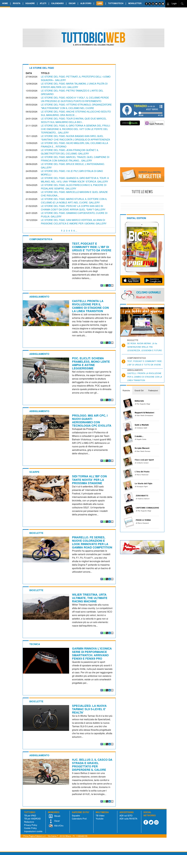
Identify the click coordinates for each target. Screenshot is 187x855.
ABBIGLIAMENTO (39, 296)
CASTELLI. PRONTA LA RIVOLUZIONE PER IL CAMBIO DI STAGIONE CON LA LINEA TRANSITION (90, 306)
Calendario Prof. (79, 818)
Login (174, 3)
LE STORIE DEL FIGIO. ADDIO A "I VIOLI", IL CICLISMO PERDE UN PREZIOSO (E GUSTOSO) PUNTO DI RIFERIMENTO (75, 99)
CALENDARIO (57, 3)
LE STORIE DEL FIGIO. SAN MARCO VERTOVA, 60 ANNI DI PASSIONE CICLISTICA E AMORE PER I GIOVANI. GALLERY (74, 221)
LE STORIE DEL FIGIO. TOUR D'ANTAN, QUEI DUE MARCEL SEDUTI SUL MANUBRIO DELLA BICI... (74, 120)
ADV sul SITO (126, 815)
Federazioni (153, 390)
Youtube (99, 818)
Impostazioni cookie (33, 831)
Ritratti (57, 815)
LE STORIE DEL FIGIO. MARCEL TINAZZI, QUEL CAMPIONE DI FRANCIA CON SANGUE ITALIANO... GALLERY (75, 158)
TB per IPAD (30, 815)
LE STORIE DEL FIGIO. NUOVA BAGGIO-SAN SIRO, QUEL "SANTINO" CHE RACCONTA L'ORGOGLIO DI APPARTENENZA (75, 137)
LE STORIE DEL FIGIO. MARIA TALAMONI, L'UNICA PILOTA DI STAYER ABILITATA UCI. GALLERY (74, 85)
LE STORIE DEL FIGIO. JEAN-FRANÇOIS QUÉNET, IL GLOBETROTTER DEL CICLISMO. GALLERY (70, 151)
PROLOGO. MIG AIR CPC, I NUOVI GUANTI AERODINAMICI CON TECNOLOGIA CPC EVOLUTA (91, 420)
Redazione (29, 821)
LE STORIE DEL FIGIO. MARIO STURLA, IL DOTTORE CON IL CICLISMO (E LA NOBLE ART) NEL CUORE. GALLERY (74, 200)
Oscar (57, 820)
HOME (5, 3)
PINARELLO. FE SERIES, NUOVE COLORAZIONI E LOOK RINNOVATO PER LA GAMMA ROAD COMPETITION (92, 542)
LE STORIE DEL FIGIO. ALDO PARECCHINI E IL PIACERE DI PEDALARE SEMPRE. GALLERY (73, 186)
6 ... (75, 230)
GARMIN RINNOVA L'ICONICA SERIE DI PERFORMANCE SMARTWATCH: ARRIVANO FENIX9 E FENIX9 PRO (92, 653)
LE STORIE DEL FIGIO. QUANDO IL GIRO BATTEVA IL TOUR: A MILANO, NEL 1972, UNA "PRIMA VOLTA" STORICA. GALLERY (75, 179)
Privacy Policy (30, 824)
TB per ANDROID (32, 818)
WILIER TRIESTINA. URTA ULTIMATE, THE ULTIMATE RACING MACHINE (89, 597)
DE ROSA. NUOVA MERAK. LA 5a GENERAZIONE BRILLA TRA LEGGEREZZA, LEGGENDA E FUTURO (144, 347)
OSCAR (72, 3)
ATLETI (43, 3)
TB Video (100, 815)
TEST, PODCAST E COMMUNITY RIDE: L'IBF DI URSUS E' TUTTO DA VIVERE (91, 246)
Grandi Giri (139, 390)
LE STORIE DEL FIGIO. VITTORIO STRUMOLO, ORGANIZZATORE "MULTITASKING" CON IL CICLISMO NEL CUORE (76, 106)
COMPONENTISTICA (40, 239)
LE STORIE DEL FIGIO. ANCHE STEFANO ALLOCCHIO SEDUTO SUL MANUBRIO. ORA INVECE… (76, 113)
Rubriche (126, 390)
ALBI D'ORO (85, 3)
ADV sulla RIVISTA (128, 818)
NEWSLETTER (134, 3)
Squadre (76, 815)
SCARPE (34, 472)
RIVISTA (16, 3)
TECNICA (34, 644)
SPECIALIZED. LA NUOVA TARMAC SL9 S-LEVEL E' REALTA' (89, 709)
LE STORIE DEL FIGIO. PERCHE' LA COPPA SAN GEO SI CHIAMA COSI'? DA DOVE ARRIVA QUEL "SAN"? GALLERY (73, 207)
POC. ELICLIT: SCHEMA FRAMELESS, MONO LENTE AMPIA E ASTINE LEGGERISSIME (91, 363)
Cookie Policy (30, 828)
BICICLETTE (36, 533)
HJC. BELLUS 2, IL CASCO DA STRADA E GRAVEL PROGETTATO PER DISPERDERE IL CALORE (92, 765)
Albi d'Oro (58, 825)
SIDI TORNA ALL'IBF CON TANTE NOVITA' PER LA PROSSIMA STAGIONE (89, 479)
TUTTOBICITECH (115, 3)
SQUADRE (30, 3)
